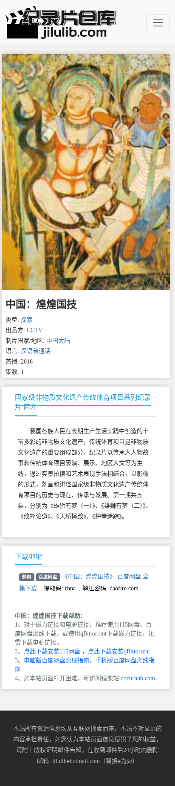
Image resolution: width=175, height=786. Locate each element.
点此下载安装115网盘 (52, 651)
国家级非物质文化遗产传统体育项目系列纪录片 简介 (83, 402)
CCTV (34, 330)
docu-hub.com (138, 678)
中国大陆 (58, 341)
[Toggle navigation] (158, 22)
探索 (27, 320)
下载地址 (28, 556)
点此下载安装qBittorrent (119, 651)
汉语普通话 (36, 351)
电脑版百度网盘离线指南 (56, 660)
